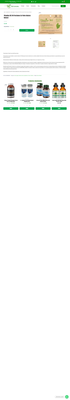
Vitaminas (32, 75)
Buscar (63, 6)
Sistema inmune (21, 75)
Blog (39, 6)
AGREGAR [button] (11, 108)
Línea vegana (16, 75)
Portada (22, 6)
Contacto (43, 6)
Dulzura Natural (39, 75)
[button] (50, 38)
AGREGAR (27, 30)
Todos (29, 75)
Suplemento (26, 75)
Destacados (33, 6)
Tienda (27, 6)
